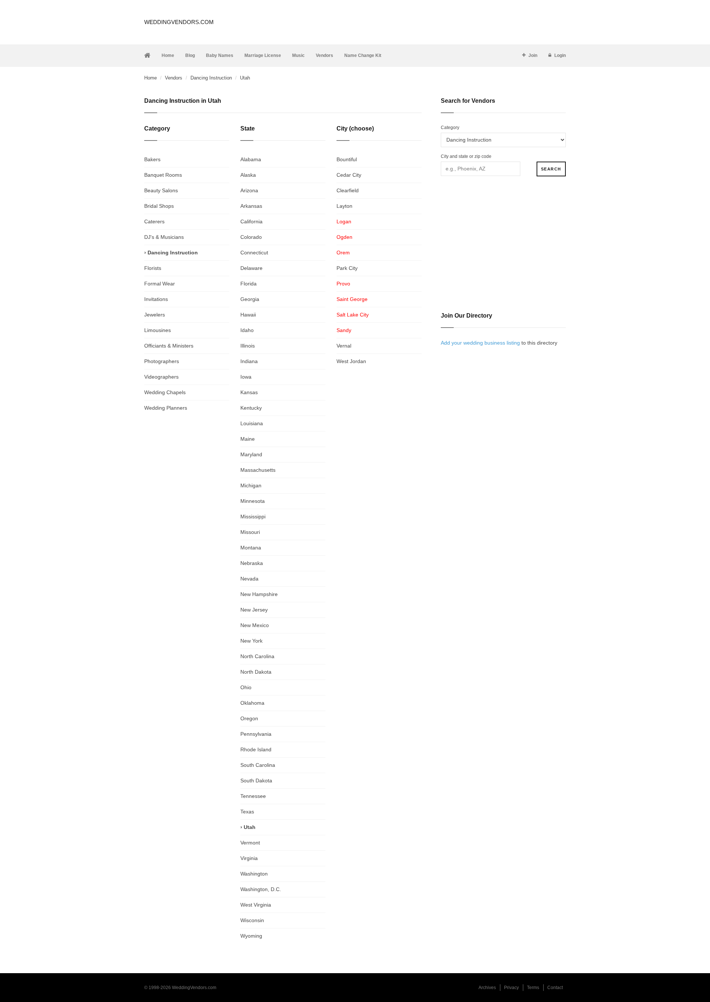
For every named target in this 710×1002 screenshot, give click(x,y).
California (251, 221)
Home (168, 55)
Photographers (161, 361)
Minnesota (252, 501)
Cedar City (349, 175)
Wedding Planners (165, 408)
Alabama (250, 159)
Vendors (324, 55)
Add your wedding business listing (480, 343)
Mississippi (253, 516)
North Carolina (257, 656)
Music (298, 55)
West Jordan (351, 361)
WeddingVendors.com (179, 22)
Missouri (250, 532)
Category (450, 127)
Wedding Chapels (165, 392)
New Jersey (254, 610)
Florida (248, 284)
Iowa (245, 377)
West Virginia (255, 905)
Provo (343, 284)
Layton (344, 206)
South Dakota (256, 780)
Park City (347, 268)
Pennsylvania (255, 734)
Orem (343, 252)
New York (251, 641)
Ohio (245, 687)
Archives (487, 987)
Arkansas (251, 206)
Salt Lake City (353, 315)
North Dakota (255, 672)
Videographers (161, 377)
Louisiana (251, 423)
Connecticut (254, 252)
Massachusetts (257, 470)
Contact (555, 987)
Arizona (249, 190)
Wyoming (251, 936)
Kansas (249, 392)
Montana (250, 548)
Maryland (251, 454)
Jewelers (154, 315)
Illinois (247, 346)
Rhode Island (255, 749)
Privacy (511, 987)
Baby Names (219, 55)
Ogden (344, 237)
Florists (152, 268)
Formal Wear (159, 284)
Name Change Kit (362, 55)
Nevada (249, 579)
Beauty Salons (161, 190)
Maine (247, 439)
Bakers (152, 159)
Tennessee (253, 796)
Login (560, 55)
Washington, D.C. (260, 889)
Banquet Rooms (163, 175)
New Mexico (254, 625)
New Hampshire (259, 594)
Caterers (154, 221)
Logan (344, 221)
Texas (247, 812)
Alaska (248, 175)
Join (532, 55)
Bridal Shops (159, 206)
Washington (254, 874)
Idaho (247, 330)
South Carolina (257, 765)
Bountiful (347, 159)
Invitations (156, 299)
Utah (250, 827)
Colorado (251, 237)
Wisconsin (252, 920)
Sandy (344, 330)
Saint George (352, 299)
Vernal (344, 346)
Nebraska (251, 563)
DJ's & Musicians (164, 237)
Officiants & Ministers (168, 346)
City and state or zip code (466, 156)
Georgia (249, 299)
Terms (533, 987)
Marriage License (262, 55)
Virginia (249, 858)
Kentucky (251, 408)
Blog (190, 55)
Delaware (251, 268)
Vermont (250, 843)
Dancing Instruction (211, 78)
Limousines (157, 330)
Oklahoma (252, 703)
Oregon (249, 718)
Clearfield (348, 190)
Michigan (250, 485)
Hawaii (248, 315)
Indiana (249, 361)
